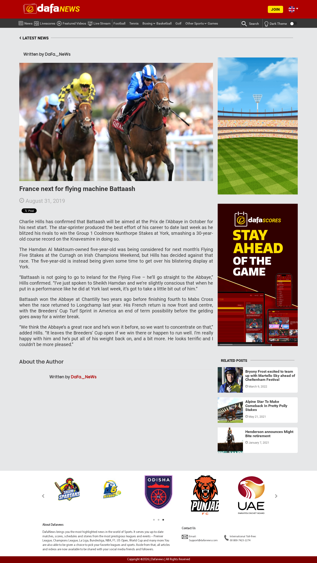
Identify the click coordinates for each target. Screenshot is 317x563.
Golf (178, 23)
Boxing (147, 23)
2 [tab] (158, 520)
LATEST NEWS (34, 37)
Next (276, 496)
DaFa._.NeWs (84, 377)
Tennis (134, 23)
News (28, 23)
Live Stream (102, 23)
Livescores (47, 23)
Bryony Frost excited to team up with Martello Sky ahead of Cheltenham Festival (270, 375)
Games (213, 23)
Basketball (163, 23)
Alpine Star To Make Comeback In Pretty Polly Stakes (266, 405)
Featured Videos (74, 23)
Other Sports (194, 23)
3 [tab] (163, 520)
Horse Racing (231, 387)
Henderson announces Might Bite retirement (269, 433)
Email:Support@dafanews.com (203, 538)
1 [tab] (154, 520)
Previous (40, 496)
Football (119, 23)
